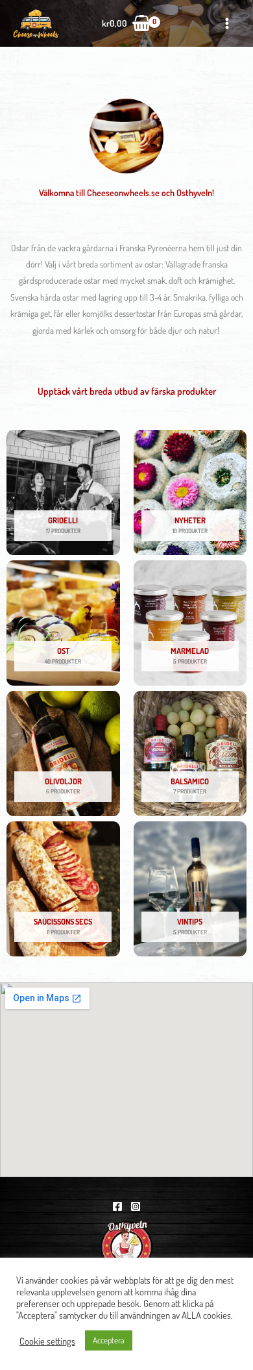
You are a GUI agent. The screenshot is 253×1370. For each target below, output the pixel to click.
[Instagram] (135, 1206)
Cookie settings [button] (47, 1341)
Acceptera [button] (109, 1340)
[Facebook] (117, 1206)
